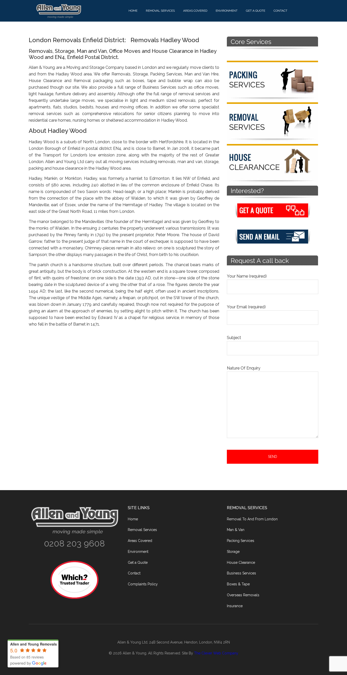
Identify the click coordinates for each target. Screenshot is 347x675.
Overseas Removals (243, 595)
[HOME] (79, 11)
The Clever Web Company (216, 653)
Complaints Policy (143, 584)
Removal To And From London (252, 519)
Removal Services (142, 530)
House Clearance (241, 562)
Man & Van (235, 530)
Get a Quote (138, 562)
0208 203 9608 (74, 543)
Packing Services (240, 541)
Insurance (235, 606)
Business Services (241, 573)
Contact (134, 573)
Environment (138, 552)
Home (133, 519)
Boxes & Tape (238, 584)
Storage (233, 552)
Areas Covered (140, 541)
